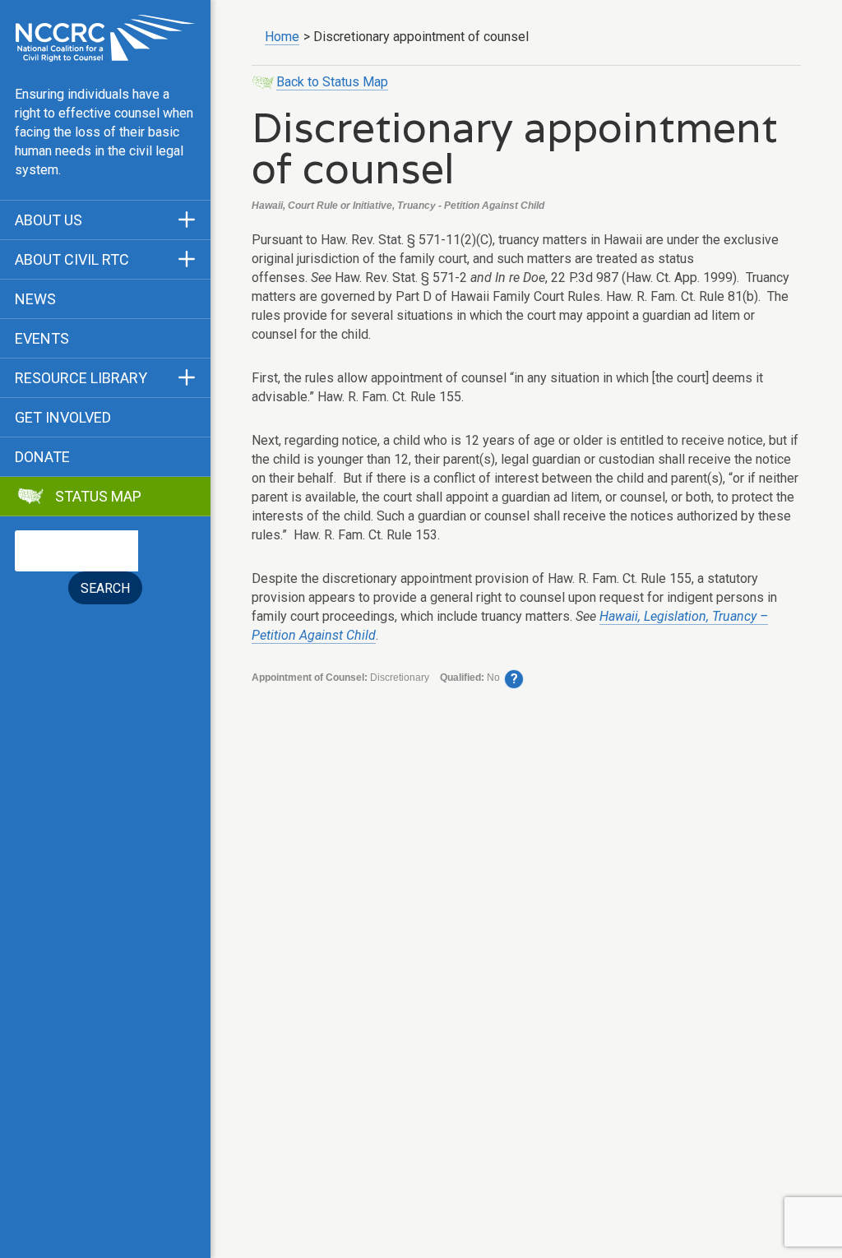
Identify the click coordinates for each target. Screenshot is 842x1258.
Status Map (98, 496)
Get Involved (63, 417)
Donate (42, 457)
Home (282, 36)
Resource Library (81, 378)
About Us (48, 220)
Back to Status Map (332, 82)
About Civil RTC (72, 260)
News (35, 299)
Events (42, 339)
